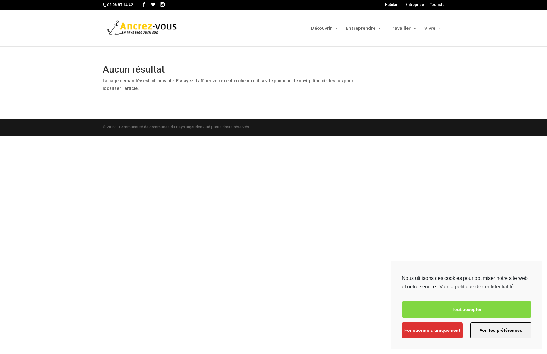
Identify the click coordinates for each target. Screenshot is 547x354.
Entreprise (414, 5)
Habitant (392, 5)
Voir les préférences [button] (501, 330)
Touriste (437, 5)
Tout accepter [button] (466, 309)
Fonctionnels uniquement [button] (432, 330)
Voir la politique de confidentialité (476, 286)
